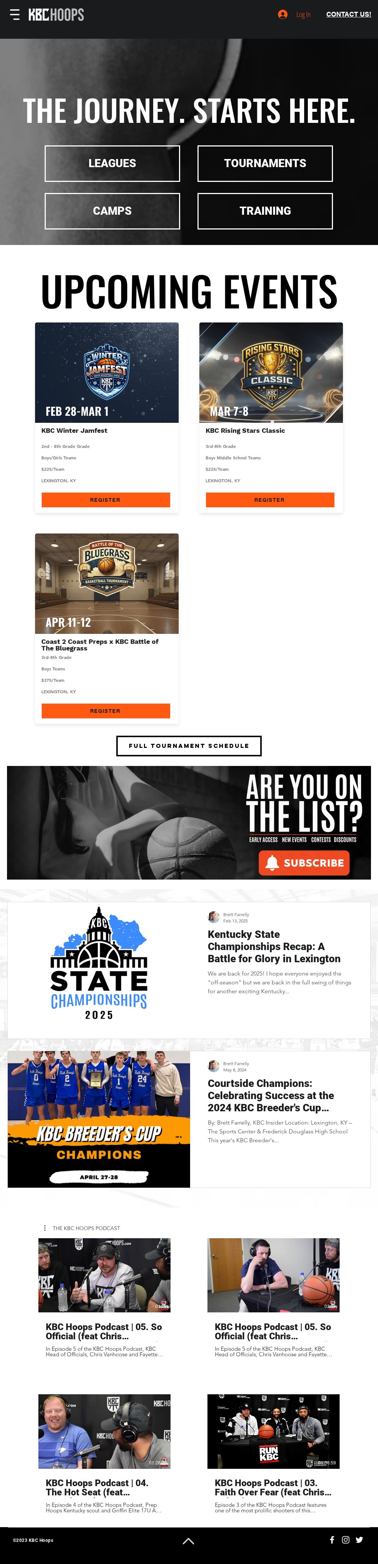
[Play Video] (104, 1275)
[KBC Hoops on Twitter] (359, 1540)
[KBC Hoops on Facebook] (332, 1540)
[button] (15, 14)
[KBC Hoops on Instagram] (346, 1540)
